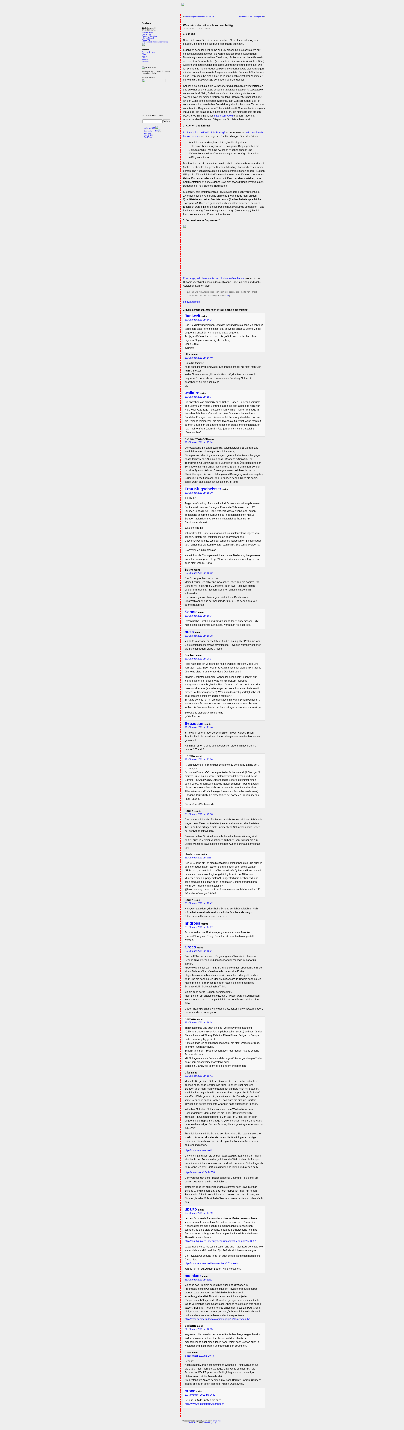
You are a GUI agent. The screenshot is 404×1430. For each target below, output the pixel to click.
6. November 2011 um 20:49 (199, 1356)
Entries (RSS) (193, 1423)
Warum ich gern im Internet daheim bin (199, 17)
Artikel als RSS (149, 128)
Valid (148, 135)
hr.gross (192, 923)
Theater (145, 60)
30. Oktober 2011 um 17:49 (199, 1213)
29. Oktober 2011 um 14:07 (199, 927)
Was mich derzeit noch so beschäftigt (208, 25)
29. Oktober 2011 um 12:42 (199, 903)
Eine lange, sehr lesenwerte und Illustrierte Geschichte (213, 278)
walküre (192, 393)
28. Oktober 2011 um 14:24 (199, 319)
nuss (189, 632)
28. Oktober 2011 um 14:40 (199, 358)
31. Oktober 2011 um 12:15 (199, 1329)
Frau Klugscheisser (203, 489)
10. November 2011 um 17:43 (200, 1395)
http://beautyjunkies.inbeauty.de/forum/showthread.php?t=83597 (220, 1241)
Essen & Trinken (148, 52)
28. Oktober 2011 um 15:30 (199, 493)
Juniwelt (192, 316)
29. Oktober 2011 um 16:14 (199, 1022)
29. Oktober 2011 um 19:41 (199, 1076)
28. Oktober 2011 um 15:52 (199, 573)
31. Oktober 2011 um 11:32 (198, 1279)
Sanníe (191, 612)
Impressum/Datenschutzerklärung (155, 42)
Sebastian (194, 723)
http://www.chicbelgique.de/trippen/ (204, 1404)
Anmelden (147, 133)
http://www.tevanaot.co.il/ (198, 1150)
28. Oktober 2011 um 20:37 (199, 658)
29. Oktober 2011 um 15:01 (199, 951)
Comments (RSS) (209, 1423)
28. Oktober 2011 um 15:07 (199, 397)
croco (190, 1391)
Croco (190, 947)
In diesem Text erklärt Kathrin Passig (203, 132)
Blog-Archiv (146, 34)
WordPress (148, 137)
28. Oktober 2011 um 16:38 (199, 636)
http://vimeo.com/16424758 (200, 1172)
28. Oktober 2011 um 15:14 (199, 442)
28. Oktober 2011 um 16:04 (199, 616)
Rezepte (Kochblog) (149, 36)
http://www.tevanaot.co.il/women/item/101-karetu (211, 1263)
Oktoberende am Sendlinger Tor (251, 17)
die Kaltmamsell (192, 301)
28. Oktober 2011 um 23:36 (199, 814)
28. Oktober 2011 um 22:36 (199, 759)
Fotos (144, 58)
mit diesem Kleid (223, 115)
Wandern (145, 62)
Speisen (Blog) (147, 32)
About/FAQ (146, 40)
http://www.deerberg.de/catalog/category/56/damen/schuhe (217, 1319)
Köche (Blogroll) (148, 38)
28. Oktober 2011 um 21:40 (199, 727)
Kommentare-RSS (150, 131)
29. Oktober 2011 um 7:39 (198, 857)
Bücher (145, 56)
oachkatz (193, 1276)
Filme (144, 54)
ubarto (191, 1209)
